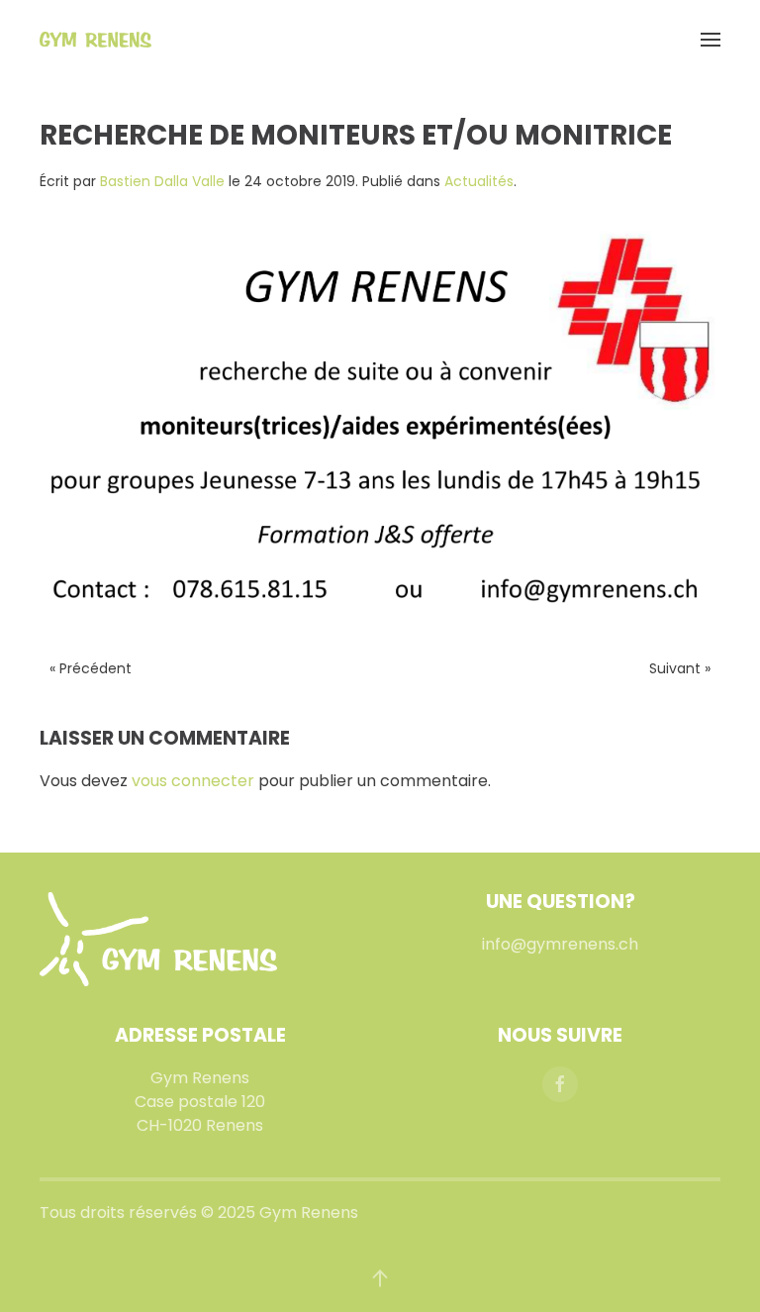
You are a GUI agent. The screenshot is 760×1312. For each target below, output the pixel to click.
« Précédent (90, 668)
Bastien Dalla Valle (162, 181)
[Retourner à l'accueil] (95, 39)
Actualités (479, 181)
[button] (710, 39)
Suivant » (680, 668)
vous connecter (193, 780)
